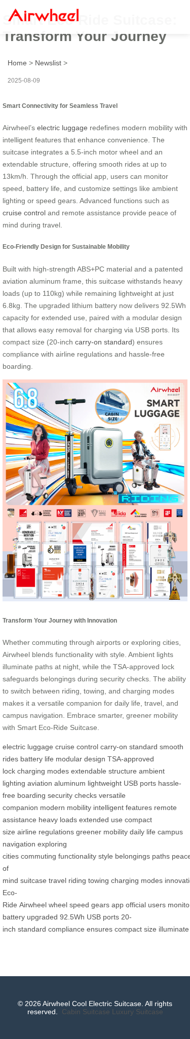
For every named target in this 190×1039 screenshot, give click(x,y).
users (157, 905)
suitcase (33, 880)
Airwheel (33, 905)
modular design (80, 759)
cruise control (24, 213)
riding (77, 880)
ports (111, 917)
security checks (72, 795)
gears (100, 905)
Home (17, 63)
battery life (37, 759)
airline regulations (45, 832)
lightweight (105, 783)
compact (128, 929)
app (117, 905)
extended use (101, 820)
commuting (38, 856)
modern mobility (65, 807)
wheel (58, 905)
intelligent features (122, 807)
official (136, 905)
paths (161, 856)
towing (98, 880)
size (150, 929)
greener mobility (102, 832)
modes (152, 880)
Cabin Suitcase (86, 1012)
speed (79, 905)
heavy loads (58, 820)
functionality (77, 856)
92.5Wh (72, 917)
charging (125, 880)
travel (57, 880)
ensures (99, 929)
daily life (143, 832)
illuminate (174, 929)
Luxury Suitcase (137, 1012)
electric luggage (62, 128)
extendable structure (104, 771)
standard (32, 929)
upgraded (42, 917)
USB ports (140, 783)
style (105, 856)
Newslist (48, 63)
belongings (132, 856)
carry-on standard (103, 342)
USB (94, 917)
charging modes (43, 771)
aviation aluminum (56, 783)
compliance (66, 929)
